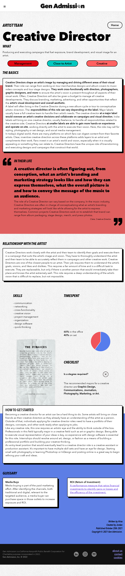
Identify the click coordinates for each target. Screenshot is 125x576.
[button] (62, 5)
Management (23, 63)
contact (118, 554)
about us (117, 550)
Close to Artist (62, 63)
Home (115, 25)
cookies (118, 557)
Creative (102, 63)
